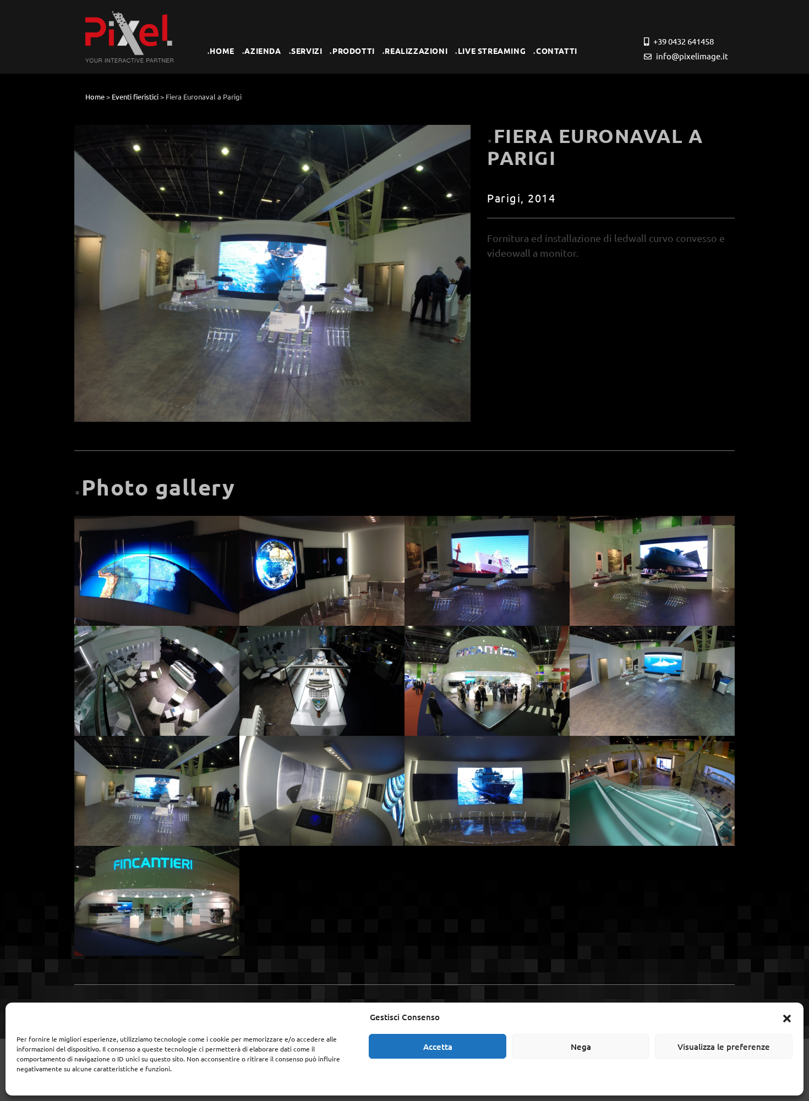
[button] (786, 1016)
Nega (581, 1046)
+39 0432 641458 (683, 41)
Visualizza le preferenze (723, 1046)
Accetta (437, 1046)
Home (95, 96)
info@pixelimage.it (691, 56)
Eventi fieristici (135, 96)
